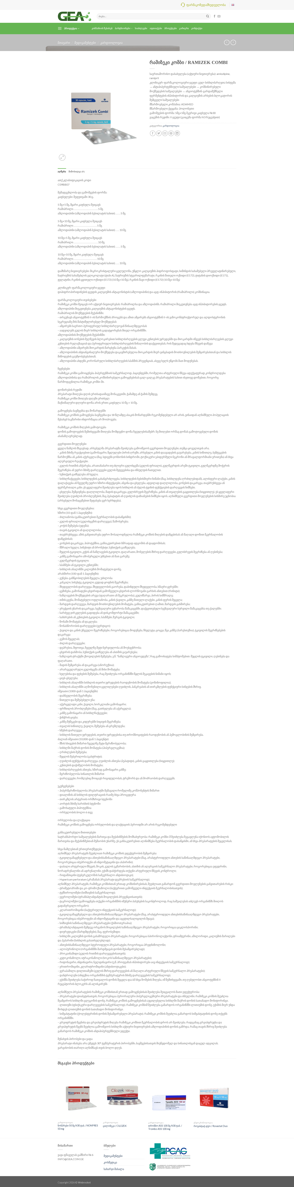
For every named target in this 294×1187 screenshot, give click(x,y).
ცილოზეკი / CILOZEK (115, 1125)
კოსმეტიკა (110, 1162)
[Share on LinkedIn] (177, 133)
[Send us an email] (219, 16)
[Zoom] (62, 157)
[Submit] (207, 16)
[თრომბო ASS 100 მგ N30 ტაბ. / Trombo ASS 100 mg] (169, 1094)
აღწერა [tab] (62, 171)
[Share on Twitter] (159, 133)
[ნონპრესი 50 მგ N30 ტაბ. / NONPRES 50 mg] (79, 1094)
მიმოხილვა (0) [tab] (77, 171)
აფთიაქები (156, 28)
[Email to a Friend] (165, 133)
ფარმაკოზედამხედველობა (206, 5)
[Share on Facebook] (153, 133)
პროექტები (170, 28)
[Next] (235, 1103)
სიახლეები (141, 28)
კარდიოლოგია (111, 43)
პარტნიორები (122, 28)
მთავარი (64, 43)
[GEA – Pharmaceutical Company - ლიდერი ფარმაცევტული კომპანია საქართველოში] (75, 16)
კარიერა (184, 28)
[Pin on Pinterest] (171, 133)
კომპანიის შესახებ (102, 28)
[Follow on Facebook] (214, 16)
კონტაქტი (196, 28)
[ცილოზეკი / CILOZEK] (124, 1094)
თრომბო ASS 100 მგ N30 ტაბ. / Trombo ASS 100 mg (165, 1127)
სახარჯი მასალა (114, 1168)
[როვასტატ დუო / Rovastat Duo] (215, 1094)
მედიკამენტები (85, 43)
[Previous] (57, 1103)
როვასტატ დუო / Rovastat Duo (211, 1126)
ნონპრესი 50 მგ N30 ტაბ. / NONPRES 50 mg (78, 1127)
